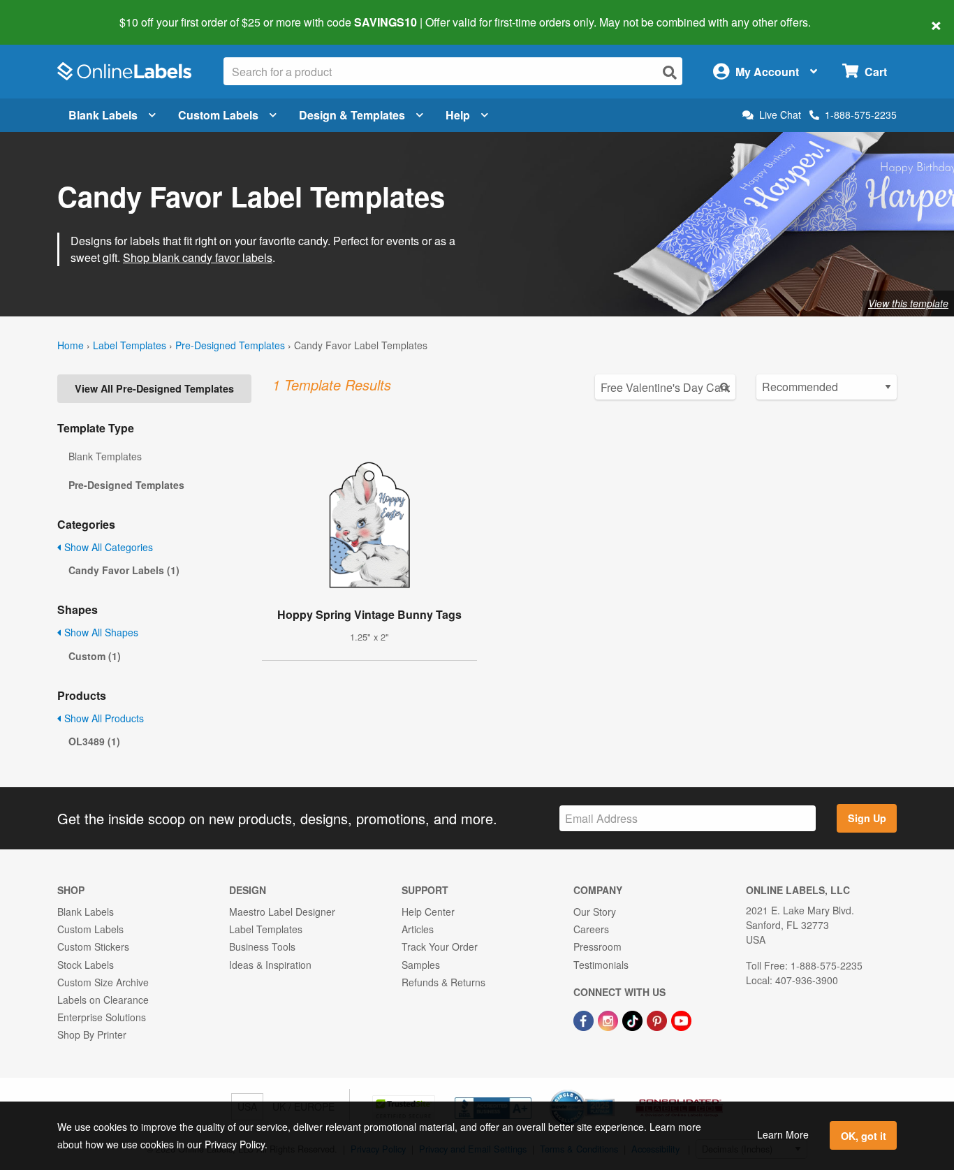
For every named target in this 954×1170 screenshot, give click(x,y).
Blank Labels (103, 115)
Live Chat (780, 115)
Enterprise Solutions (101, 1017)
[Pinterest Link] (658, 1019)
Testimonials (601, 965)
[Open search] (669, 72)
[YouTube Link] (681, 1019)
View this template (908, 303)
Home (70, 345)
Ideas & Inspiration (270, 965)
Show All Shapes (99, 632)
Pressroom (597, 946)
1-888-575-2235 (861, 115)
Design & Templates (352, 115)
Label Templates (129, 345)
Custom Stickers (93, 946)
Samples (421, 965)
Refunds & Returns (443, 982)
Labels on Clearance (103, 1000)
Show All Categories (107, 547)
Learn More (783, 1134)
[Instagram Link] (609, 1019)
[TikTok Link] (633, 1019)
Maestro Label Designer (282, 912)
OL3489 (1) (94, 741)
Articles (418, 929)
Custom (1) (94, 656)
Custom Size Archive (103, 982)
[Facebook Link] (584, 1019)
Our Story (594, 912)
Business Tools (262, 946)
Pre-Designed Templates (230, 345)
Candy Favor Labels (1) (123, 570)
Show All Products (102, 718)
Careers (591, 929)
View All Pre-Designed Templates (154, 388)
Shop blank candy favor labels (197, 257)
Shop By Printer (91, 1034)
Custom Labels (218, 115)
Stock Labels (85, 965)
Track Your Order (440, 946)
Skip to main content (51, 13)
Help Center (428, 912)
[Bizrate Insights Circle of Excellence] (609, 1091)
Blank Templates (105, 456)
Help (458, 115)
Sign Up (867, 818)
